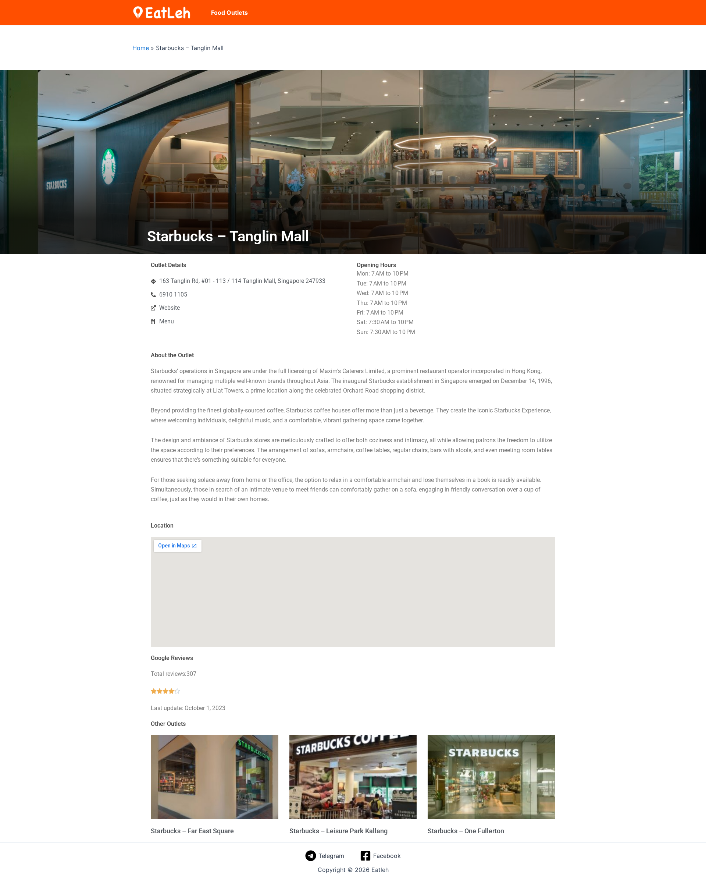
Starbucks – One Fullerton (466, 831)
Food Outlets (229, 12)
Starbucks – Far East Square (192, 831)
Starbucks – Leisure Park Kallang (338, 831)
